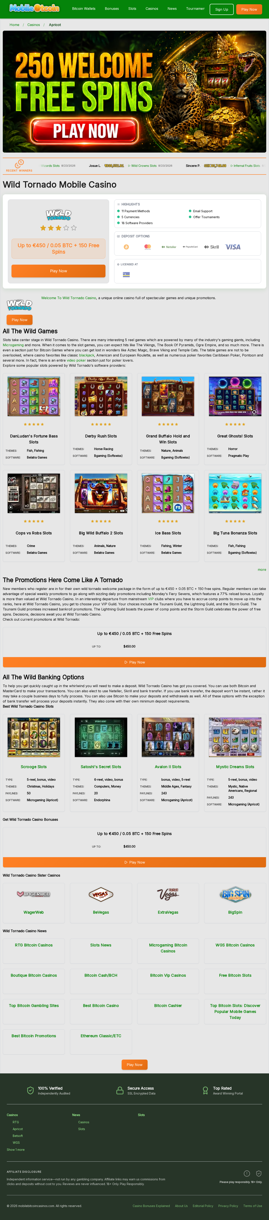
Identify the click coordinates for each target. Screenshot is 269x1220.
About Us (181, 1206)
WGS (16, 1142)
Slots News (100, 945)
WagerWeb (34, 912)
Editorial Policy (203, 1206)
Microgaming (13, 345)
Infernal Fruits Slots (220, 165)
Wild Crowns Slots (117, 165)
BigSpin (235, 912)
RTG (16, 1122)
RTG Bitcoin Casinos (34, 945)
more (262, 569)
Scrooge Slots (34, 766)
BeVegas (101, 912)
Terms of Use (252, 1206)
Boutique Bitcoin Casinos (34, 975)
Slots (132, 8)
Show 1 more (16, 1149)
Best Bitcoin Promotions (33, 1036)
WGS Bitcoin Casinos (235, 945)
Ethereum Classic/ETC (101, 1036)
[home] (35, 15)
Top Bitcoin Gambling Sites (34, 1005)
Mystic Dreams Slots (235, 766)
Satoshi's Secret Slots (101, 766)
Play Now (249, 9)
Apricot (18, 1129)
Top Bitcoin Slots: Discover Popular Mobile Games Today (235, 1011)
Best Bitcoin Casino (101, 1005)
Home (14, 25)
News (172, 8)
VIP (151, 599)
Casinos (152, 8)
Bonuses (112, 8)
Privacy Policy (228, 1206)
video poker (76, 360)
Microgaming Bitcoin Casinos (168, 948)
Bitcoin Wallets (83, 8)
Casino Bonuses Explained (151, 1206)
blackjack (86, 355)
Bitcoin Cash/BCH (101, 975)
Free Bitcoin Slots (235, 975)
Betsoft (18, 1136)
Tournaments (197, 8)
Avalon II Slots (168, 766)
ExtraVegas (168, 912)
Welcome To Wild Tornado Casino (68, 298)
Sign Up (221, 9)
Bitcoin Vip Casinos (168, 975)
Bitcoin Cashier (168, 1005)
